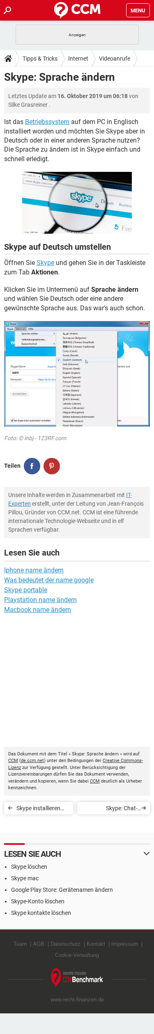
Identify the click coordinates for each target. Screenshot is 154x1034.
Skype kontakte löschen (41, 913)
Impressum (124, 944)
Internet (78, 58)
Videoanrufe (114, 58)
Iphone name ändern (34, 570)
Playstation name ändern (40, 600)
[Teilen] (32, 466)
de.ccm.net (32, 760)
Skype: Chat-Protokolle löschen (114, 809)
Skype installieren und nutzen (38, 809)
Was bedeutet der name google (49, 580)
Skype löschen (29, 866)
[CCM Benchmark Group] (77, 978)
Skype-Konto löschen (37, 901)
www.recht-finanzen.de (77, 999)
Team (20, 944)
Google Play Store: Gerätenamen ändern (62, 889)
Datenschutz (65, 944)
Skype (45, 263)
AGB (38, 944)
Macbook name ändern (37, 610)
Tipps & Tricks (40, 58)
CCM (13, 760)
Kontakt (96, 944)
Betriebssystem (47, 122)
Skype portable (25, 590)
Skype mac (25, 878)
